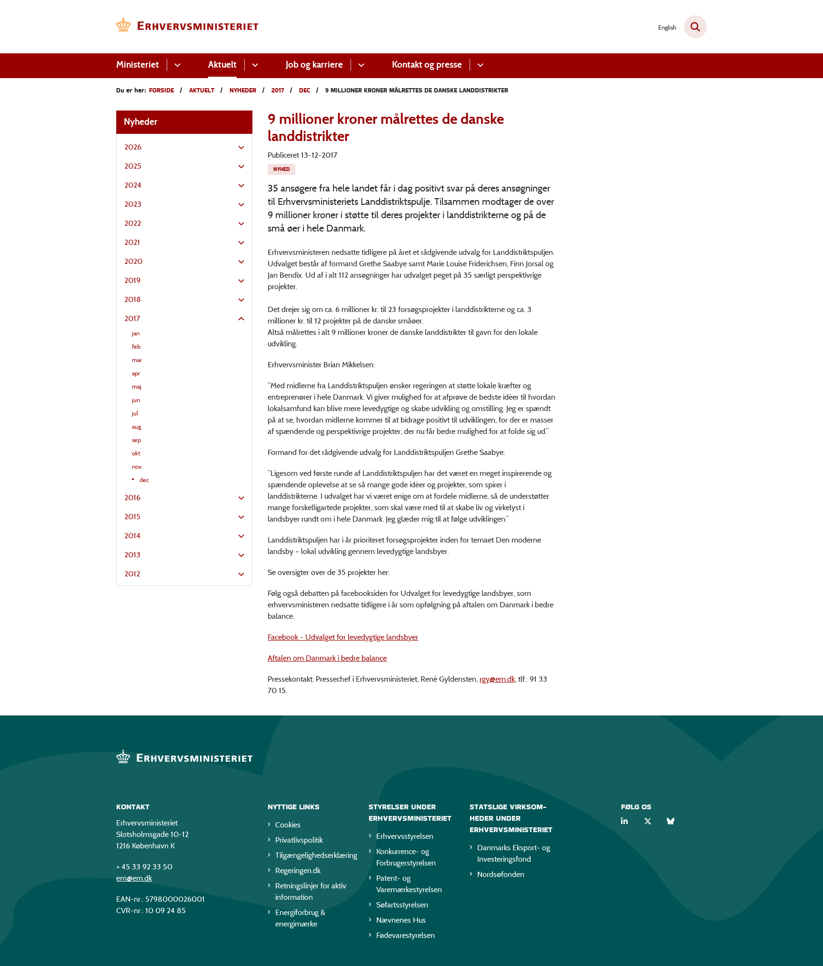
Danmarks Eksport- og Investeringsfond (513, 853)
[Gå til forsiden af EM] (187, 26)
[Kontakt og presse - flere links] (479, 65)
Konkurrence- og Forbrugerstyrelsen (406, 857)
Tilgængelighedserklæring (314, 855)
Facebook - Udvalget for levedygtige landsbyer (343, 637)
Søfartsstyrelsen (402, 904)
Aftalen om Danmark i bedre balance (327, 658)
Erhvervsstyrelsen (404, 836)
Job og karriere (314, 64)
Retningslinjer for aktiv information (310, 891)
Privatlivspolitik (299, 840)
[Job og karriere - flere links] (360, 65)
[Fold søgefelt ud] (695, 26)
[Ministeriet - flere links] (176, 65)
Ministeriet (137, 64)
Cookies (288, 824)
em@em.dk (134, 878)
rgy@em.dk (497, 679)
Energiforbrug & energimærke (300, 918)
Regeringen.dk (298, 870)
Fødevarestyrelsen (405, 935)
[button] (238, 148)
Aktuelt (222, 64)
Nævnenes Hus (401, 920)
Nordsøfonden (500, 874)
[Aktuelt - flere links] (253, 65)
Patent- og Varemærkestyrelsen (409, 884)
